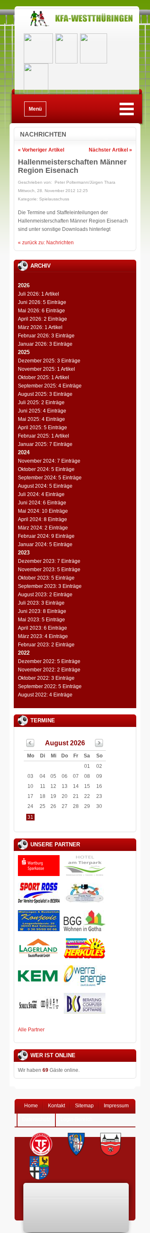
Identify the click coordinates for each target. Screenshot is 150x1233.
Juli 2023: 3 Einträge (41, 603)
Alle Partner (31, 1030)
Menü (35, 109)
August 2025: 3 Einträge (45, 394)
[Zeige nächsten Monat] (99, 745)
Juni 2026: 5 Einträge (42, 302)
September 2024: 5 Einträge (50, 478)
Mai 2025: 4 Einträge (41, 419)
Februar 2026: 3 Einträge (46, 336)
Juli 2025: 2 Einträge (41, 402)
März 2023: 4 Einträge (43, 636)
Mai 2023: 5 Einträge (41, 620)
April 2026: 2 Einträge (42, 319)
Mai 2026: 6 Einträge (41, 311)
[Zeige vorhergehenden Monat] (30, 745)
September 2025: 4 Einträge (50, 386)
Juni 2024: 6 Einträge (42, 503)
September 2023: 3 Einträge (50, 586)
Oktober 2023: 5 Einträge (46, 578)
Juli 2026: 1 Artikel (38, 294)
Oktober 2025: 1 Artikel (43, 377)
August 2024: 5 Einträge (45, 486)
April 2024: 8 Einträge (42, 519)
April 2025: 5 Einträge (42, 427)
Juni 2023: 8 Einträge (42, 611)
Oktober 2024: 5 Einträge (46, 469)
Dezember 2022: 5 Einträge (49, 661)
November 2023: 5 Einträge (49, 569)
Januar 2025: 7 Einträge (45, 444)
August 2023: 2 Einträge (45, 595)
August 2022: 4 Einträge (45, 695)
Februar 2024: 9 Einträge (46, 536)
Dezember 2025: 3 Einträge (49, 361)
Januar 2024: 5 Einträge (45, 544)
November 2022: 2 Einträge (49, 670)
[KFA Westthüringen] (77, 26)
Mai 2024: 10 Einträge (43, 511)
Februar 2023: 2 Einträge (46, 645)
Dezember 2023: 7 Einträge (49, 561)
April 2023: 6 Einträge (42, 628)
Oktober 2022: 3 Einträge (46, 678)
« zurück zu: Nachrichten (46, 243)
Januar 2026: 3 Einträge (45, 344)
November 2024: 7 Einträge (49, 461)
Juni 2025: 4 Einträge (42, 411)
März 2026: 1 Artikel (40, 327)
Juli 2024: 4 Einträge (41, 494)
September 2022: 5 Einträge (50, 686)
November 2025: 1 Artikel (46, 369)
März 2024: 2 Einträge (43, 528)
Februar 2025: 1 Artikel (43, 436)
